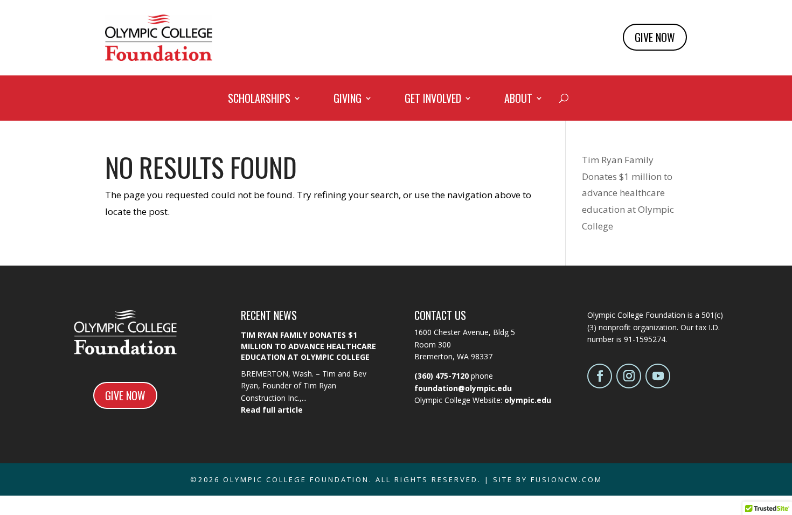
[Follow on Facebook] (599, 376)
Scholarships (259, 100)
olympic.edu (527, 400)
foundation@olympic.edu (463, 388)
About (518, 100)
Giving (348, 100)
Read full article (272, 410)
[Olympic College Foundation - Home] (158, 57)
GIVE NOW (655, 37)
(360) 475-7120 (441, 376)
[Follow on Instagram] (628, 376)
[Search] (563, 98)
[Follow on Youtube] (657, 376)
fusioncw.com (566, 479)
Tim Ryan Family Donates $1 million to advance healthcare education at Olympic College (628, 193)
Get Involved (433, 100)
